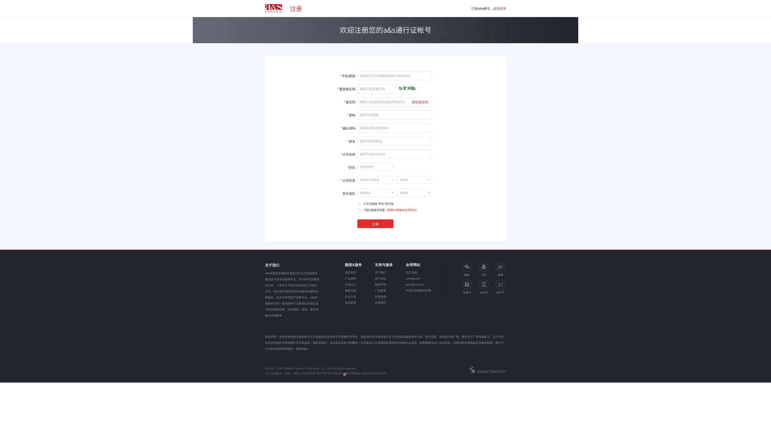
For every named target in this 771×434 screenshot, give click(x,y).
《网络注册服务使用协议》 (402, 210)
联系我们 (380, 302)
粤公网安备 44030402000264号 (366, 373)
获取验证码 (420, 102)
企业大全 (350, 296)
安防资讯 (350, 272)
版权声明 (380, 284)
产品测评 (350, 278)
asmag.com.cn (415, 284)
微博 (500, 275)
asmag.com (413, 278)
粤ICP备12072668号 (329, 373)
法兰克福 (411, 272)
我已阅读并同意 (391, 209)
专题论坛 (350, 284)
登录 (503, 8)
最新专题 (350, 290)
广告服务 (380, 290)
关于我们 (380, 272)
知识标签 (350, 302)
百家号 (467, 292)
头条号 (483, 292)
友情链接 (380, 296)
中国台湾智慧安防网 (418, 290)
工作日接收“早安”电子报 (378, 203)
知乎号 (500, 292)
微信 (467, 269)
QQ (483, 275)
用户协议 (380, 278)
